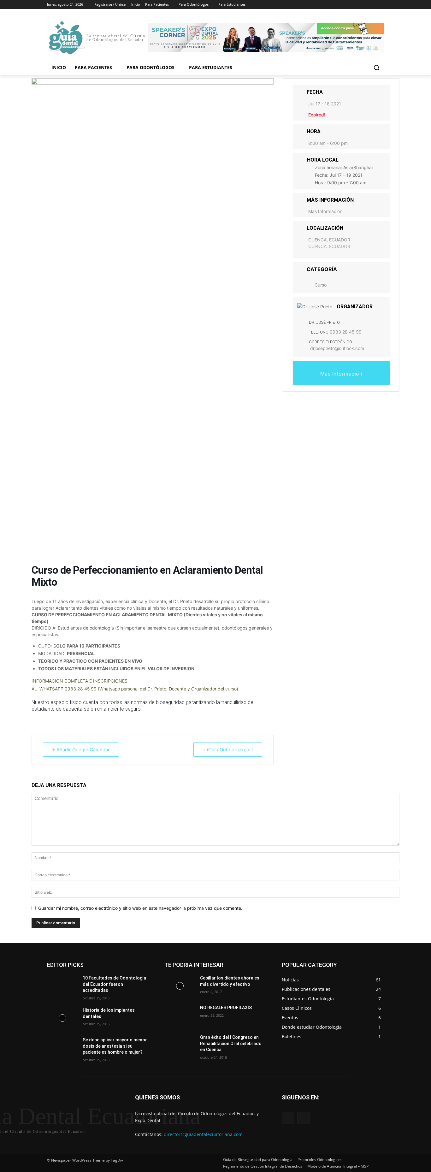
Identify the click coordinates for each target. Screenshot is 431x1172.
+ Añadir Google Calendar (81, 750)
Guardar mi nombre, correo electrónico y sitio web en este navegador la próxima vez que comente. (140, 908)
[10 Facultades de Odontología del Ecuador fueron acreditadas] (62, 986)
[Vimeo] (371, 4)
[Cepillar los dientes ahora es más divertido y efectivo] (179, 986)
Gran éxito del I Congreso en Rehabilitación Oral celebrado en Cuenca (231, 1043)
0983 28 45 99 (346, 331)
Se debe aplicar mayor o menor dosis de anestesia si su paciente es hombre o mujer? (115, 1046)
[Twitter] (363, 4)
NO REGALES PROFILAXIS (226, 1007)
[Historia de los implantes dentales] (62, 1018)
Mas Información (325, 211)
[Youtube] (380, 4)
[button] (376, 67)
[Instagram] (354, 4)
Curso (321, 284)
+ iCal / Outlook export (228, 750)
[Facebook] (345, 4)
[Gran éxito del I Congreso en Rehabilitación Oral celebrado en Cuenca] (179, 1045)
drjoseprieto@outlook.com (337, 348)
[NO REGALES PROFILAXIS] (179, 1015)
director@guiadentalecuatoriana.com (203, 1134)
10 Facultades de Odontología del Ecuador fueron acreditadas (114, 984)
